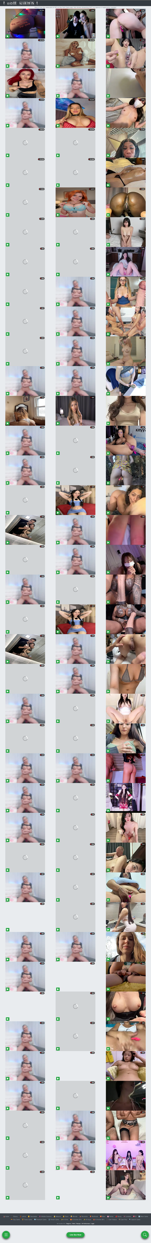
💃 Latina (23, 1216)
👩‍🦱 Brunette (83, 1216)
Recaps (78, 1223)
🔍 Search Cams (134, 1219)
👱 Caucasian (32, 1216)
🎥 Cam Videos (111, 1219)
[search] (145, 1235)
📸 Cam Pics (123, 1219)
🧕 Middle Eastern (45, 1216)
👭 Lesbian (127, 1216)
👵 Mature (57, 1216)
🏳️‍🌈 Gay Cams (15, 1219)
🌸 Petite (110, 1216)
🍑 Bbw (102, 1216)
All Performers (86, 1223)
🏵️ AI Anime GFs (76, 1219)
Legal (92, 1223)
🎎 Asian (6, 1216)
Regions (68, 1223)
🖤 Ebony (14, 1216)
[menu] (6, 1235)
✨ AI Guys (87, 1219)
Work (73, 1223)
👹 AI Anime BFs (98, 1219)
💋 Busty (118, 1216)
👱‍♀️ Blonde (73, 1216)
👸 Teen (65, 1216)
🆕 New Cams (143, 1216)
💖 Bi (134, 1216)
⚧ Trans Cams (27, 1219)
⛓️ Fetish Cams (53, 1219)
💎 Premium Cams (40, 1219)
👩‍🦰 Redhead (94, 1216)
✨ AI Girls (64, 1219)
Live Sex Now (75, 1235)
